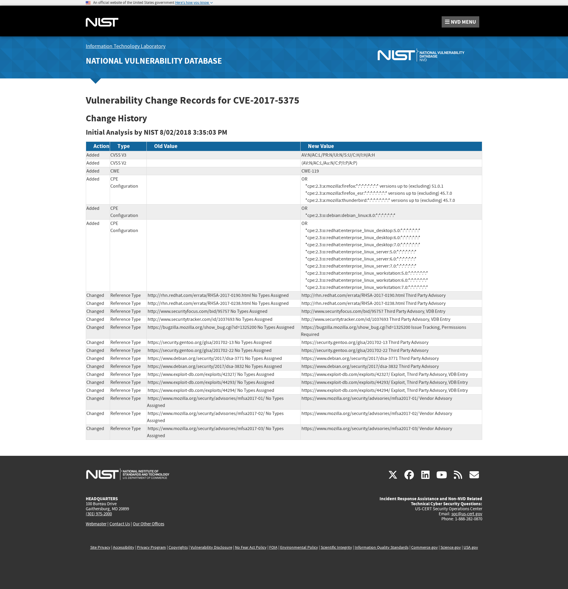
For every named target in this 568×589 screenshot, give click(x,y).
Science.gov (450, 547)
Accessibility (123, 547)
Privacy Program (151, 547)
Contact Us (119, 524)
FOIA (273, 547)
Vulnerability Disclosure (211, 547)
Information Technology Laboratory (125, 46)
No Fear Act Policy (251, 547)
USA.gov (471, 547)
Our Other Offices (148, 524)
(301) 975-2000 (99, 514)
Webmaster (96, 524)
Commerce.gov (424, 547)
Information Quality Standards (382, 547)
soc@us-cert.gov (466, 514)
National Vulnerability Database (154, 60)
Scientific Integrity (336, 547)
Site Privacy (100, 547)
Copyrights (178, 547)
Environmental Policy (299, 547)
